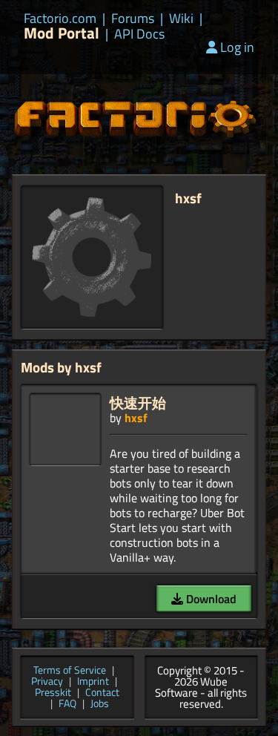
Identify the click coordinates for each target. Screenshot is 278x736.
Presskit (53, 693)
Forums (132, 18)
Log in (237, 47)
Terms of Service (69, 671)
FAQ (67, 704)
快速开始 (138, 402)
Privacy (47, 682)
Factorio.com (60, 18)
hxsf (136, 418)
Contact (102, 693)
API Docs (139, 34)
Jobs (99, 704)
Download (209, 599)
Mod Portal (61, 33)
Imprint (93, 682)
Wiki (181, 18)
